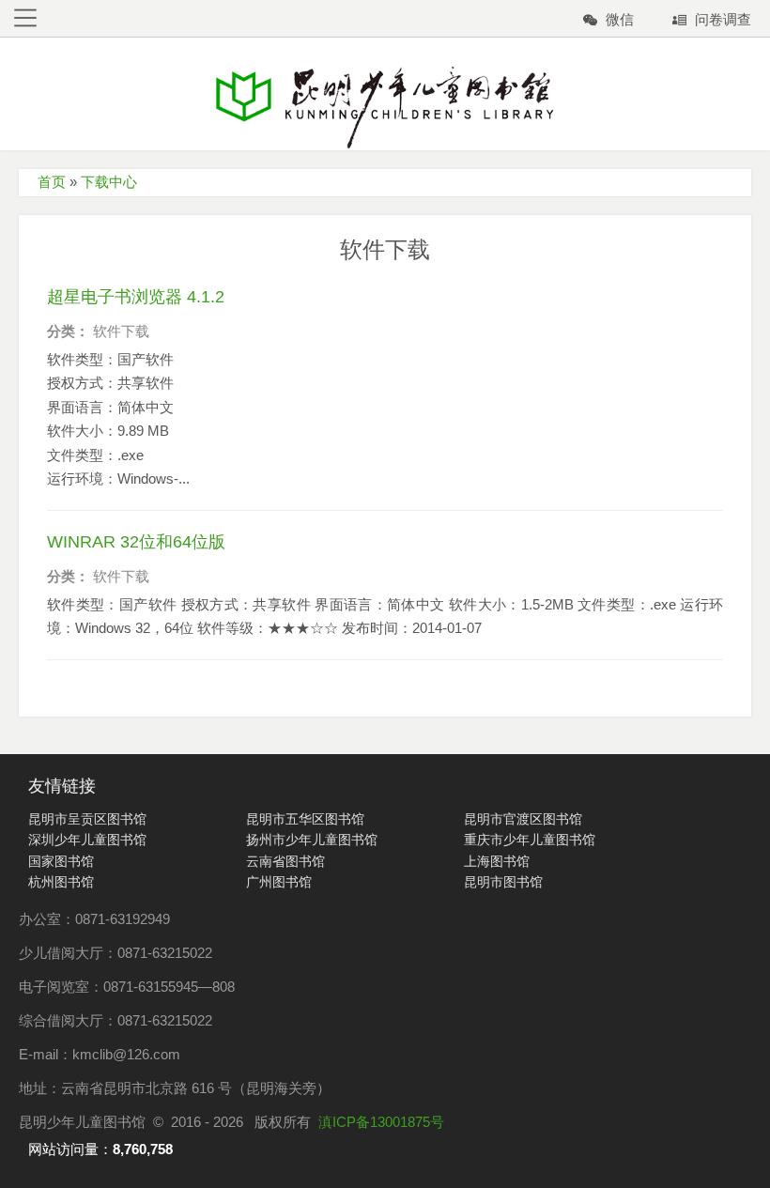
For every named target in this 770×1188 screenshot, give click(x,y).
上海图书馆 (497, 861)
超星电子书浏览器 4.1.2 (135, 296)
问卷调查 (723, 19)
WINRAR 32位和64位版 (136, 541)
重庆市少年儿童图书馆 (529, 839)
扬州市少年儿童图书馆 (311, 839)
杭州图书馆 (61, 881)
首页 (52, 182)
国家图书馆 (61, 861)
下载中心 (109, 182)
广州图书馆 (279, 881)
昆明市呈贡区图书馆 (87, 818)
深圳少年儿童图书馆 (87, 839)
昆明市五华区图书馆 (305, 818)
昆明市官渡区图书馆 (523, 818)
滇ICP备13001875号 (381, 1122)
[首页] (385, 107)
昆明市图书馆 (503, 881)
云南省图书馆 (285, 861)
